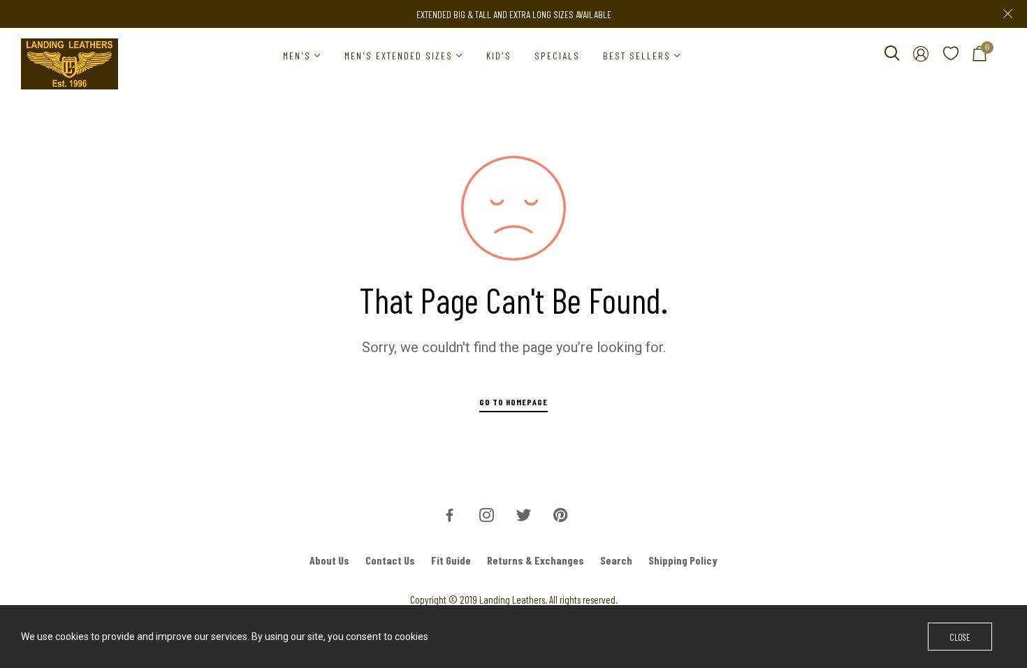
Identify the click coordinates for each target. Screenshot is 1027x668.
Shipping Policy (683, 560)
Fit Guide (451, 560)
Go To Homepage (513, 402)
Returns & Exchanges (535, 560)
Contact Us (390, 560)
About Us (329, 560)
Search (616, 560)
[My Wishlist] (951, 56)
